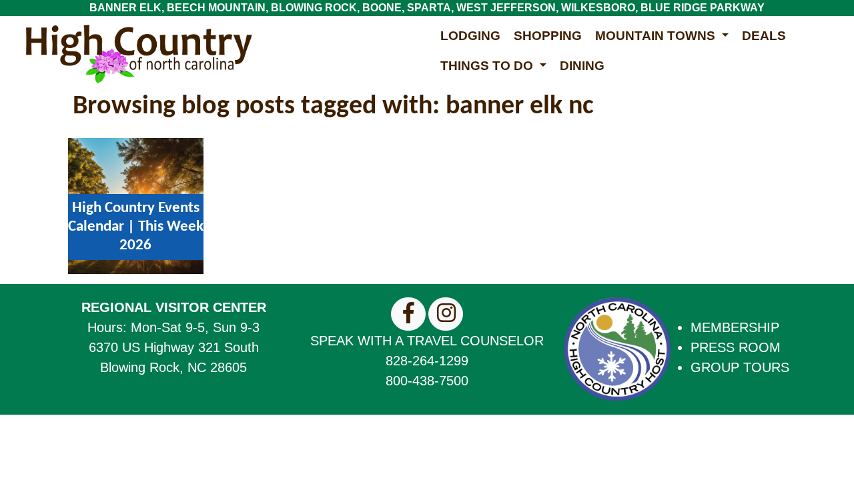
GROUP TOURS (740, 367)
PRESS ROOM (736, 347)
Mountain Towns (657, 36)
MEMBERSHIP (735, 327)
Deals (764, 36)
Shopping (548, 36)
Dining (582, 66)
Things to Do (488, 66)
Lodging (470, 36)
